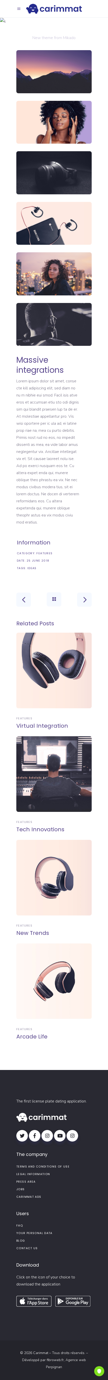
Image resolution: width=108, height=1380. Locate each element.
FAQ (19, 1225)
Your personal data (34, 1233)
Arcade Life (31, 1036)
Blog (20, 1241)
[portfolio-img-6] (54, 324)
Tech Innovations (40, 829)
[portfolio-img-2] (54, 122)
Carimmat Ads (28, 1197)
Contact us (27, 1248)
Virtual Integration (42, 726)
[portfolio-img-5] (54, 273)
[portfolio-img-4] (54, 223)
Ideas (32, 568)
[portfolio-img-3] (54, 172)
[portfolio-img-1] (54, 71)
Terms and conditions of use (43, 1166)
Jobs (20, 1189)
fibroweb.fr (55, 1360)
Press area (26, 1182)
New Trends (32, 933)
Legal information (33, 1174)
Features (44, 553)
